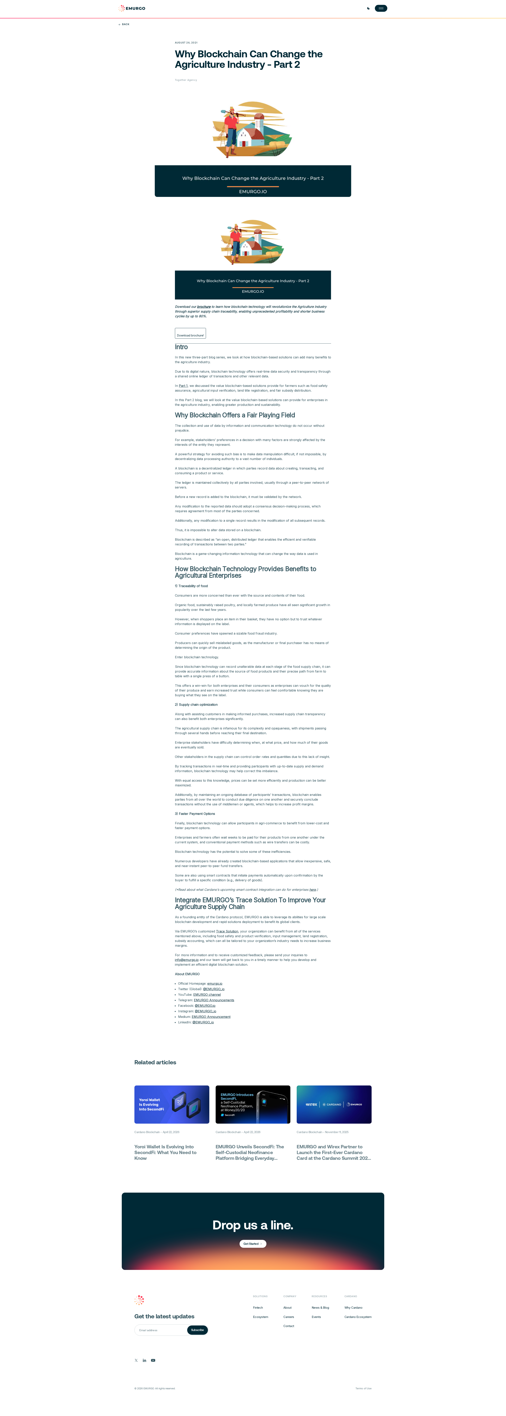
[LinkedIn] (144, 1360)
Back (125, 24)
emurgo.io (214, 983)
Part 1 (183, 386)
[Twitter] (136, 1360)
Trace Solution (227, 931)
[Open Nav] (381, 8)
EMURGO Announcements (214, 1000)
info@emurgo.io (187, 960)
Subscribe (197, 1330)
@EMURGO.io (205, 1006)
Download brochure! (190, 335)
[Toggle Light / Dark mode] (368, 8)
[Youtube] (153, 1360)
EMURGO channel (207, 995)
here (312, 890)
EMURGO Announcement (211, 1017)
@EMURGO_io (214, 989)
